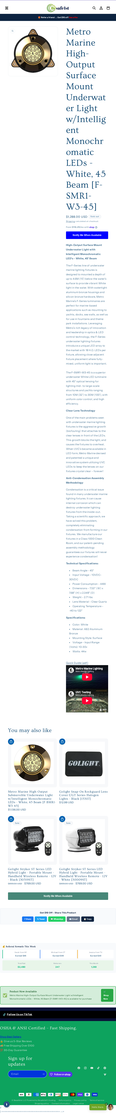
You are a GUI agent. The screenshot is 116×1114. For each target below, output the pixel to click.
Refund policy (65, 1100)
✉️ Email (73, 919)
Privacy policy (80, 1100)
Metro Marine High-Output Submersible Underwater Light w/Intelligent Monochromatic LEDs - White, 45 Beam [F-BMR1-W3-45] (32, 799)
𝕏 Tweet (41, 919)
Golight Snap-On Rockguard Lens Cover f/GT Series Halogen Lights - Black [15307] (83, 795)
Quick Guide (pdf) (77, 662)
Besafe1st (18, 1100)
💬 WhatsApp (57, 919)
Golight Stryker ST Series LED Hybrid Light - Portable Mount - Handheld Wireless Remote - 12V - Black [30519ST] (32, 874)
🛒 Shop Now (106, 995)
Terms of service (97, 1100)
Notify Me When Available (87, 235)
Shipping (70, 221)
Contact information (61, 1103)
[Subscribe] (43, 1074)
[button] (6, 8)
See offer (73, 17)
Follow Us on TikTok (19, 1014)
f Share (27, 919)
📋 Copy (88, 919)
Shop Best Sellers (10, 1036)
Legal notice (78, 1103)
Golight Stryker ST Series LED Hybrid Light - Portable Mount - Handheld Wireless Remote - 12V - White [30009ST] (83, 874)
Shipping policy (42, 1103)
